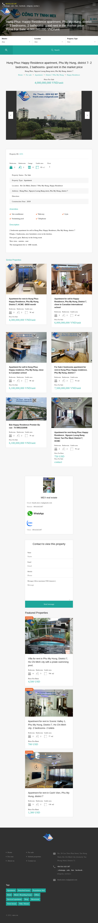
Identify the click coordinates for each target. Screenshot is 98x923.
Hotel (9, 895)
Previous (10, 115)
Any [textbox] (3, 42)
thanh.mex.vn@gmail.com (42, 503)
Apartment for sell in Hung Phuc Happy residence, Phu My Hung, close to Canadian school (26, 370)
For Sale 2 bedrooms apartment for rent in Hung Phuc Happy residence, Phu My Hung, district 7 (70, 370)
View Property (26, 288)
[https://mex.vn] (5, 14)
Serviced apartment (14, 899)
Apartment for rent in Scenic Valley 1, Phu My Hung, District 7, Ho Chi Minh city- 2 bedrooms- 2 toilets (47, 724)
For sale (29, 75)
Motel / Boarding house (23, 895)
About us (11, 861)
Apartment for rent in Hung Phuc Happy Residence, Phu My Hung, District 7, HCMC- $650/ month (24, 302)
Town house (11, 904)
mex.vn (15, 915)
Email (29, 562)
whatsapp (6, 6)
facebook (22, 6)
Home (20, 75)
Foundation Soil (39, 890)
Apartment (39, 75)
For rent (10, 857)
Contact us (32, 861)
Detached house (24, 890)
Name (29, 552)
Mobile (29, 571)
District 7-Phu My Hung (55, 75)
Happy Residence (73, 75)
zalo (12, 6)
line (16, 6)
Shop (26, 899)
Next (87, 115)
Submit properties (34, 857)
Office (37, 895)
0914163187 (38, 507)
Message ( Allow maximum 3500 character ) (41, 581)
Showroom (35, 899)
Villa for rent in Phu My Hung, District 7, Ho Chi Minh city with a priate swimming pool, (48, 662)
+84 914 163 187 (11, 4)
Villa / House (24, 904)
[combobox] (16, 42)
